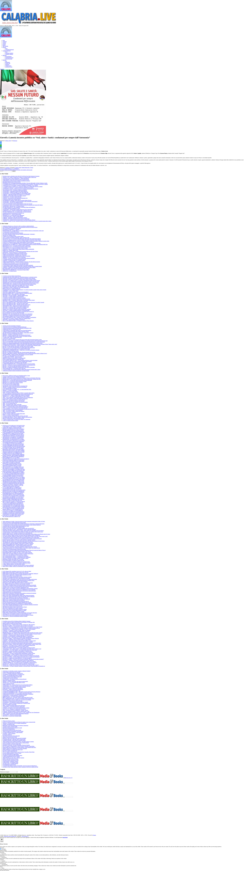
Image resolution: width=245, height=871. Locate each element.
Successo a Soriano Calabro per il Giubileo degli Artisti (14, 413)
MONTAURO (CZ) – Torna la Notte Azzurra (12, 214)
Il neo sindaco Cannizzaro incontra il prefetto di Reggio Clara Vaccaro (17, 551)
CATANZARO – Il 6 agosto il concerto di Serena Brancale (14, 679)
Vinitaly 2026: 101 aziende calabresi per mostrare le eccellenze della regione (18, 553)
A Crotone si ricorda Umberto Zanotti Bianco (12, 275)
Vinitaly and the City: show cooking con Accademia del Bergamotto (16, 348)
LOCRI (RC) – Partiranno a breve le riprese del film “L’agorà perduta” (17, 639)
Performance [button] (2, 856)
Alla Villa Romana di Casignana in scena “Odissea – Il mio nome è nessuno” (18, 332)
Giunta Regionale (8, 58)
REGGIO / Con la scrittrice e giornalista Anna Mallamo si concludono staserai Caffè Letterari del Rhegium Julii (25, 340)
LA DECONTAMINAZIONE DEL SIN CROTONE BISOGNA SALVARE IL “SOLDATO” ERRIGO (13, 484)
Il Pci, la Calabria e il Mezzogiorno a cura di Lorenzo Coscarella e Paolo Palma (18, 746)
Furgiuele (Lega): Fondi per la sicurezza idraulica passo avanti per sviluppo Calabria (19, 586)
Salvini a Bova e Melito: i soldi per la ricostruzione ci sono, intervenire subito (18, 566)
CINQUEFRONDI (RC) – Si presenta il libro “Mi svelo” (14, 368)
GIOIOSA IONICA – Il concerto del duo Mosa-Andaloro (14, 687)
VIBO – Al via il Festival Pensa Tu (10, 403)
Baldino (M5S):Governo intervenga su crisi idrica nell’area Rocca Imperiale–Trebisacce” (20, 573)
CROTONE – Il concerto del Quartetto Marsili (12, 715)
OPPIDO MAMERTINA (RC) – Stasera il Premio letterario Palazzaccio (17, 545)
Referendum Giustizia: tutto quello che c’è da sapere (13, 559)
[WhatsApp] (122, 145)
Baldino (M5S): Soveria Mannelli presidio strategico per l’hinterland (16, 598)
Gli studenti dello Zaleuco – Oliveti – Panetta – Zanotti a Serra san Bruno (17, 417)
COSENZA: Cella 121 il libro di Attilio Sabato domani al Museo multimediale (18, 249)
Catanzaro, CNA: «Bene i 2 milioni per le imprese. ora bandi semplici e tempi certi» (19, 177)
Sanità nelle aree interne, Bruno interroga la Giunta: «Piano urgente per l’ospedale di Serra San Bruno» (23, 530)
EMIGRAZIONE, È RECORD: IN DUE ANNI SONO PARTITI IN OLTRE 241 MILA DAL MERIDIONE (14, 490)
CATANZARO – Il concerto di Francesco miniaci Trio (14, 706)
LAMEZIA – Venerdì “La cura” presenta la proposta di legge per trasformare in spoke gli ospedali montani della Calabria (27, 221)
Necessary (4, 849)
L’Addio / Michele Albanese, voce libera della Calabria (14, 564)
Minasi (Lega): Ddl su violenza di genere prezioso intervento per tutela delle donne (19, 590)
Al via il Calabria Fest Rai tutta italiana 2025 (11, 690)
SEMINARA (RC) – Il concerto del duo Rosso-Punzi (13, 696)
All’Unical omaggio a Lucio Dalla (9, 704)
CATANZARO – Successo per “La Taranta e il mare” (13, 206)
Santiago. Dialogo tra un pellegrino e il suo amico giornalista (15, 748)
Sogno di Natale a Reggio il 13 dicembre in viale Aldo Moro (15, 362)
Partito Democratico (26, 167)
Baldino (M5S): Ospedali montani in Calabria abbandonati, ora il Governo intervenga (20, 612)
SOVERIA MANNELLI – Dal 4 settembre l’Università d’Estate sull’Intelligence (19, 207)
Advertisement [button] (3, 863)
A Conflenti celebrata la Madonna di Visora (11, 208)
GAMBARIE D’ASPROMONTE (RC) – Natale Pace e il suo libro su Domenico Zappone (21, 350)
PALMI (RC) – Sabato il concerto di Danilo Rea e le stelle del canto (16, 703)
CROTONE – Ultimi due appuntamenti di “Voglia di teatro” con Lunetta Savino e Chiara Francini (22, 626)
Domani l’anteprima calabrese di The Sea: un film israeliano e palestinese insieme (19, 539)
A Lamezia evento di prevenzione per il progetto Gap (13, 213)
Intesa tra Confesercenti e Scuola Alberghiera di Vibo (13, 418)
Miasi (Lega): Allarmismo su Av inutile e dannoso (13, 608)
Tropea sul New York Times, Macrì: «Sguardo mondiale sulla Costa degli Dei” (18, 528)
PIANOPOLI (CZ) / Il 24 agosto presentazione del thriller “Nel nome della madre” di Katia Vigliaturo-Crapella (25, 183)
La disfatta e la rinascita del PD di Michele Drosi (12, 755)
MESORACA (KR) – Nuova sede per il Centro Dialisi (14, 294)
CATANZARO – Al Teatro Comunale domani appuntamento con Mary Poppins (19, 653)
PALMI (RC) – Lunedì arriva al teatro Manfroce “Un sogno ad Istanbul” (17, 658)
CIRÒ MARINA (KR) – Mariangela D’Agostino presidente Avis (16, 305)
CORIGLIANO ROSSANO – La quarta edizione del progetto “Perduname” (18, 694)
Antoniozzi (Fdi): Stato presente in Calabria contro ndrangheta (15, 581)
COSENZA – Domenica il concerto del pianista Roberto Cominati (16, 707)
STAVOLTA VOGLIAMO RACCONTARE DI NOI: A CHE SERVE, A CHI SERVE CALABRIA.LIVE (14, 426)
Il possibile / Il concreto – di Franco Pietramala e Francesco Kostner (16, 745)
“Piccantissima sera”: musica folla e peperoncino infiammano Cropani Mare (18, 542)
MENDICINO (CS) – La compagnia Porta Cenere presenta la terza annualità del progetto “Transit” (22, 632)
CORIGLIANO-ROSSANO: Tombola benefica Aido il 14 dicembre (16, 256)
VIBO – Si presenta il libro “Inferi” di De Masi (12, 404)
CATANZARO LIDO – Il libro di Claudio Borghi (13, 216)
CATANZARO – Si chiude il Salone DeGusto (12, 196)
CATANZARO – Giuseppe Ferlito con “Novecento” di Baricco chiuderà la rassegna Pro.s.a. (21, 628)
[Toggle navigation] (0, 38)
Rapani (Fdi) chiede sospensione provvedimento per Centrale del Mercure (17, 603)
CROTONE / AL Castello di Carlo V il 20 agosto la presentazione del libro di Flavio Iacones (21, 280)
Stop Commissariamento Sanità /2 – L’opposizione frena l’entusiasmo (16, 557)
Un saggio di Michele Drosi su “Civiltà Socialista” (13, 732)
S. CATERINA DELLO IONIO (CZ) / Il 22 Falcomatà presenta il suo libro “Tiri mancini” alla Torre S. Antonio (25, 184)
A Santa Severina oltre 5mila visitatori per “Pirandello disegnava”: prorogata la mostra (20, 277)
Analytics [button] (2, 859)
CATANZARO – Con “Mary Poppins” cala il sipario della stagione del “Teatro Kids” (20, 649)
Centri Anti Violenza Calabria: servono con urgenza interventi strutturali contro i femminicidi (21, 535)
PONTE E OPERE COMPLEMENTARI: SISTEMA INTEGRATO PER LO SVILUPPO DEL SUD (13, 500)
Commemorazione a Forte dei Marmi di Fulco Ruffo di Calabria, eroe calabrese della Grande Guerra (23, 531)
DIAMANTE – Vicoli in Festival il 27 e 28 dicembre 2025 (14, 252)
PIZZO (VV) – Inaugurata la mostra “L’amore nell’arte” (14, 399)
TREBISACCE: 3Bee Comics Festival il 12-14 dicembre (14, 257)
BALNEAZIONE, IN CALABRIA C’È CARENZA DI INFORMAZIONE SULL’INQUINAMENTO (13, 493)
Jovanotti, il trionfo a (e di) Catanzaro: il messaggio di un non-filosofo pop (17, 532)
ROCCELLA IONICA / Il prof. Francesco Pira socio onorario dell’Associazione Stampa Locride (22, 339)
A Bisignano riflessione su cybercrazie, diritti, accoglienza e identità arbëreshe (18, 226)
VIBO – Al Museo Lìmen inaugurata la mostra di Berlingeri (15, 405)
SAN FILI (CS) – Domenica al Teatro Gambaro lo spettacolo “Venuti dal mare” (19, 663)
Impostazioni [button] (60, 837)
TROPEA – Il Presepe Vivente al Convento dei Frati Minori (15, 387)
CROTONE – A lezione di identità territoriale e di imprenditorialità (16, 310)
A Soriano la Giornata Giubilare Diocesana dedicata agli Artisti (15, 415)
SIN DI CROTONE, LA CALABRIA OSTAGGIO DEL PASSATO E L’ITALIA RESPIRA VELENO (13, 467)
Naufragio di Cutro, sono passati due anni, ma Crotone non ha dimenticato (17, 313)
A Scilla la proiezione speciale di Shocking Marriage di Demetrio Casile (17, 328)
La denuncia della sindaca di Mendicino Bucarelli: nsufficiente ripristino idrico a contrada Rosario (22, 266)
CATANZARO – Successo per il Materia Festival (13, 202)
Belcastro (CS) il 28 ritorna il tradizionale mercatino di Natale (15, 253)
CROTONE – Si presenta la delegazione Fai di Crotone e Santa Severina (17, 315)
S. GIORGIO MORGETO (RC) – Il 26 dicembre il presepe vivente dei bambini (19, 363)
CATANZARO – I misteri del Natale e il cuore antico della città (15, 192)
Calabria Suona (8, 65)
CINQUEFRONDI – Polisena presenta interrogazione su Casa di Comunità (18, 354)
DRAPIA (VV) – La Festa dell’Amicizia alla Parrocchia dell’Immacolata (17, 380)
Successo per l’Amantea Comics (9, 235)
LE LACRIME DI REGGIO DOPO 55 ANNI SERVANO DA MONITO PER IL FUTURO (12, 465)
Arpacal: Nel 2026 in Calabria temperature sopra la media (14, 522)
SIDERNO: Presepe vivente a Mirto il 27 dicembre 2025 (14, 358)
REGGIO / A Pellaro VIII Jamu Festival (11, 351)
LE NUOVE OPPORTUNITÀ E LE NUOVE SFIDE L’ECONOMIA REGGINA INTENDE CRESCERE (14, 479)
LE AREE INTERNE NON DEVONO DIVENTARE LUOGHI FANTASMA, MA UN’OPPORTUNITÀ (14, 447)
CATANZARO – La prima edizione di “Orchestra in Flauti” (15, 695)
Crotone (4, 43)
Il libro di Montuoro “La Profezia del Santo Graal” (13, 749)
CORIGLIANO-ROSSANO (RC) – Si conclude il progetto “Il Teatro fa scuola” (19, 647)
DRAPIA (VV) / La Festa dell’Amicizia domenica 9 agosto (14, 381)
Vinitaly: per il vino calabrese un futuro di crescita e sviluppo (15, 554)
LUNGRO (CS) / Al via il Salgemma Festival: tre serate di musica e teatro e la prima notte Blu (21, 243)
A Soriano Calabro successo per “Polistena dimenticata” (14, 376)
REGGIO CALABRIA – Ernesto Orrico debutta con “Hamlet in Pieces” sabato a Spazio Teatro (22, 644)
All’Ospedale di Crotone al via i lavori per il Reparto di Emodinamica (16, 316)
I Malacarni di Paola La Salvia (9, 720)
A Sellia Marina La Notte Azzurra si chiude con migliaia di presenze (16, 180)
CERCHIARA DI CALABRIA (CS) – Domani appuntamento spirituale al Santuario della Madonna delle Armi (25, 244)
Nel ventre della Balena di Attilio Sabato (11, 754)
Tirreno (31, 167)
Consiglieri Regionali (9, 49)
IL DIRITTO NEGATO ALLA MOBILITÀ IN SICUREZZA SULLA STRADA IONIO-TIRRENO (13, 454)
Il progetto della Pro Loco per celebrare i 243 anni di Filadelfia (15, 402)
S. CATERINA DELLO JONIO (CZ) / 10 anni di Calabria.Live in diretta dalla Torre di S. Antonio (22, 186)
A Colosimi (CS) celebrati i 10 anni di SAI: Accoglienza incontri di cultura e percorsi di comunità (22, 538)
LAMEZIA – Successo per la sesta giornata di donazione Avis (15, 198)
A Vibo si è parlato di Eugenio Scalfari (10, 420)
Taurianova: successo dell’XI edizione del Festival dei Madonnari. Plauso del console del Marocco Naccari (24, 550)
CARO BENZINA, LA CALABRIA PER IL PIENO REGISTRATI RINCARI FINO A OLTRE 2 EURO (13, 507)
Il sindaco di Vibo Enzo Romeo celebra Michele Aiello (14, 527)
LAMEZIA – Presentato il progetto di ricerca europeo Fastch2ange (16, 218)
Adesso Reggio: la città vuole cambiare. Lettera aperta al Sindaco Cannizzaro (18, 543)
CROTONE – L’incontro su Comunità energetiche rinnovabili (15, 301)
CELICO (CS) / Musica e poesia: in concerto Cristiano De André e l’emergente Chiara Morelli (22, 239)
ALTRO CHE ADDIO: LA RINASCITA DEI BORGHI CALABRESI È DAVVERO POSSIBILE (13, 428)
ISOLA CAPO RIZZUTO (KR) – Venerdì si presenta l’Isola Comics (16, 304)
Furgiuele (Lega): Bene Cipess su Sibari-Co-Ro (12, 575)
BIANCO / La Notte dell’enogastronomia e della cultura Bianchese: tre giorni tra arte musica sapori (22, 343)
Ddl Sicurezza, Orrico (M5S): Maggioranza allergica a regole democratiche (18, 582)
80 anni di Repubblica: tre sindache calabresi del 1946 (13, 560)
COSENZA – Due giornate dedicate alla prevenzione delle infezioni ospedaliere (19, 258)
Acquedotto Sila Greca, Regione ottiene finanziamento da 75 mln (16, 526)
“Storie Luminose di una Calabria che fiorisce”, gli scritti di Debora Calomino (18, 741)
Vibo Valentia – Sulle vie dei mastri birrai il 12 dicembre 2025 (15, 386)
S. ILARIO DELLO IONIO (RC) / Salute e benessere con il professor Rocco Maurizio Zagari (22, 345)
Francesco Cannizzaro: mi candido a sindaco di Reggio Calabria (15, 558)
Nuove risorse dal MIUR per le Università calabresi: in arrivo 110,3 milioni (18, 544)
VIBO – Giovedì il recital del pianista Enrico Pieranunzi (14, 705)
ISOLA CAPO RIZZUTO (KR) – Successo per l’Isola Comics (15, 303)
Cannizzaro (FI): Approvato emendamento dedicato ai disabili (15, 616)
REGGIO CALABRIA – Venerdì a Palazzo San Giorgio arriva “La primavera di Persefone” (21, 656)
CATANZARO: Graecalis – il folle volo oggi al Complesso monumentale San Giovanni (20, 188)
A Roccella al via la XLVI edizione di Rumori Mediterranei (14, 326)
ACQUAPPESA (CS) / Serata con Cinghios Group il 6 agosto (15, 247)
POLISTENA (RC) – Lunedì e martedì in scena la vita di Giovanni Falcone (18, 654)
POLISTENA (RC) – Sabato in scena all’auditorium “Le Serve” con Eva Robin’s (19, 629)
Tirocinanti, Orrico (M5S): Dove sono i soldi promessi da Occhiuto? (16, 578)
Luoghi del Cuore (8, 66)
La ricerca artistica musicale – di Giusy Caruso (12, 753)
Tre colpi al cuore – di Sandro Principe (10, 763)
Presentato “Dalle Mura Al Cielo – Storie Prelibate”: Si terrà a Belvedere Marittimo (19, 529)
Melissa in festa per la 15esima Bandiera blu (11, 288)
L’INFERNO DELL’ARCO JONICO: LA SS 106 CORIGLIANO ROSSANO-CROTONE (13, 486)
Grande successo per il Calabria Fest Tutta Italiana (13, 688)
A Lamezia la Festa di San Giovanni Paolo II (12, 199)
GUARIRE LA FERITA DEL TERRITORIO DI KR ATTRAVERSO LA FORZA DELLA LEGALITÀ (13, 513)
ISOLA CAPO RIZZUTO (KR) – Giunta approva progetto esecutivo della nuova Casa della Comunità (23, 302)
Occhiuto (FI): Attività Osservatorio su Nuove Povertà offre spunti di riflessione (19, 596)
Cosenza (4, 42)
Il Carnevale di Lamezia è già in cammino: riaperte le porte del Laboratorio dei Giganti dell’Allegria (23, 204)
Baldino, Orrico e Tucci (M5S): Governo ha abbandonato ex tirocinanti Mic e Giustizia (20, 588)
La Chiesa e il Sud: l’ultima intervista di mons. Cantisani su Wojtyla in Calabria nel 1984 (20, 766)
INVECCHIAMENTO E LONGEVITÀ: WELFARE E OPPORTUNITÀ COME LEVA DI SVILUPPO (14, 433)
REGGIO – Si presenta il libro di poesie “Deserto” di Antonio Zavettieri (17, 336)
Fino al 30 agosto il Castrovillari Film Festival (12, 228)
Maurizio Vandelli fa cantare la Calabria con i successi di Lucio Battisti (17, 699)
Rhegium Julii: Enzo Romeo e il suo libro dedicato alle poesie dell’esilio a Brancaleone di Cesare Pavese (24, 541)
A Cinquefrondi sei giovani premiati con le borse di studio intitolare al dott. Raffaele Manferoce (22, 524)
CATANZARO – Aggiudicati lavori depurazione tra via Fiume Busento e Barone (19, 219)
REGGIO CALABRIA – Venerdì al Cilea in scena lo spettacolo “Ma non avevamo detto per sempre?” (23, 659)
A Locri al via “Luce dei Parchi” (9, 338)
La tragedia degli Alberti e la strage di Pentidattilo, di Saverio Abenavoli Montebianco (20, 765)
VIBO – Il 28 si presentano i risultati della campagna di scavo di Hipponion (18, 397)
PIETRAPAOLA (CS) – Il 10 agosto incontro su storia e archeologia (16, 245)
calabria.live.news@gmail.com (10, 836)
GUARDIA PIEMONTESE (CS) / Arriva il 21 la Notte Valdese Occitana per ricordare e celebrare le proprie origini (26, 241)
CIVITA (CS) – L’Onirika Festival (9, 271)
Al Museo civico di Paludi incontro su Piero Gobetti (13, 236)
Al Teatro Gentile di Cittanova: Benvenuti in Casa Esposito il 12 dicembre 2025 (19, 622)
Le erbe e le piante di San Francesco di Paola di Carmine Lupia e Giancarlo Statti (19, 722)
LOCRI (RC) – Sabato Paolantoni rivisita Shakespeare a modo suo (16, 631)
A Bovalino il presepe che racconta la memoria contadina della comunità (17, 361)
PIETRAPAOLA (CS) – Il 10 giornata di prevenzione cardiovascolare (17, 246)
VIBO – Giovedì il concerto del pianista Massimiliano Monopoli (15, 713)
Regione (4, 47)
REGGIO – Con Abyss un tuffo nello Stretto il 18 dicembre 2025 (16, 366)
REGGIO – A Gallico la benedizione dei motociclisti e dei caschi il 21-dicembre (19, 367)
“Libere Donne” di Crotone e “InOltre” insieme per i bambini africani (16, 318)
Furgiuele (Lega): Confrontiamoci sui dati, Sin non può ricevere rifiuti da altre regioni (20, 579)
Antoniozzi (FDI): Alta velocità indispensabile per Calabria (14, 610)
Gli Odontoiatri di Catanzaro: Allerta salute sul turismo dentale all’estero (17, 200)
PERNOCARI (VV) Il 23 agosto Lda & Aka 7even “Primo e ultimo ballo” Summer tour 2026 (21, 379)
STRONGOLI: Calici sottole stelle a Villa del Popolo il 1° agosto (16, 286)
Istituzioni (5, 55)
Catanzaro (5, 41)
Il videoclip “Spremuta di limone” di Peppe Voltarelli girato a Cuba (16, 711)
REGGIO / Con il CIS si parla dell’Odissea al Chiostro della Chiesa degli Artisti (19, 347)
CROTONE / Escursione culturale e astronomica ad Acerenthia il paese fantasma (19, 278)
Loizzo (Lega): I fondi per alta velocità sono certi (12, 605)
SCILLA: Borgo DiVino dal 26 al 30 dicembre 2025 (13, 359)
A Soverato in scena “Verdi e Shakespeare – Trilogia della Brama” (16, 178)
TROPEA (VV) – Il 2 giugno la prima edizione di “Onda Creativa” (16, 396)
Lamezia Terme (18, 167)
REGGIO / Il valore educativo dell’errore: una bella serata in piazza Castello (18, 346)
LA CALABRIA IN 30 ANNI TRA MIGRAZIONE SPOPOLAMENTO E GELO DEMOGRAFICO (13, 509)
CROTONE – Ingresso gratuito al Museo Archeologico (14, 319)
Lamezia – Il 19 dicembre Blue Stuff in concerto (12, 675)
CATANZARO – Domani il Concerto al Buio (12, 714)
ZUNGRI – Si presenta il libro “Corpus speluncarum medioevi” (15, 406)
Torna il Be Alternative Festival (9, 680)
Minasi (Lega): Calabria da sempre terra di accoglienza (13, 600)
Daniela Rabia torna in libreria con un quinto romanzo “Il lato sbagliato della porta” (19, 747)
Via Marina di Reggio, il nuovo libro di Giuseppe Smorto (14, 740)
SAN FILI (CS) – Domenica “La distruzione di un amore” (14, 709)
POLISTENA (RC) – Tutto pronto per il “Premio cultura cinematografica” (17, 637)
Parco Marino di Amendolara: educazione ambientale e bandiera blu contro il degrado (20, 546)
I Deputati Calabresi (9, 53)
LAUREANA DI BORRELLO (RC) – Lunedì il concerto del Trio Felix (17, 692)
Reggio (4, 45)
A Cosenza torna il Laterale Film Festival (11, 231)
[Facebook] (122, 142)
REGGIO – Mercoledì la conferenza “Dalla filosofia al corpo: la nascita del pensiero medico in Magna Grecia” (25, 353)
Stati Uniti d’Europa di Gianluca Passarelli (11, 735)
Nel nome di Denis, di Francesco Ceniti (10, 760)
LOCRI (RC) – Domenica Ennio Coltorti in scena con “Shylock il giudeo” (18, 635)
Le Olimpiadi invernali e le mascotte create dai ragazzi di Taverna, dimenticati (18, 565)
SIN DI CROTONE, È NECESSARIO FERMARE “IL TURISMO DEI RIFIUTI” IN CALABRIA (13, 442)
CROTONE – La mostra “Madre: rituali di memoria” (13, 296)
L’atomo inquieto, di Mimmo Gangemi (10, 761)
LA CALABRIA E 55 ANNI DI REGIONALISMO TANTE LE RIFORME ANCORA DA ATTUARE (13, 444)
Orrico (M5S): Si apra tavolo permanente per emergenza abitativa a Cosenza (18, 615)
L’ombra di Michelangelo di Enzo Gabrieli (11, 756)
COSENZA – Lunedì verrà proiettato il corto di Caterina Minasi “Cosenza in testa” (19, 640)
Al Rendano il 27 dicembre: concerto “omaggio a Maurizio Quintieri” (16, 671)
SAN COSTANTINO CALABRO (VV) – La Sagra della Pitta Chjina (17, 389)
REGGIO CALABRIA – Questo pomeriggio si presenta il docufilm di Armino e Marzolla (21, 638)
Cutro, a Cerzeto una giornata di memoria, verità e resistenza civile (16, 237)
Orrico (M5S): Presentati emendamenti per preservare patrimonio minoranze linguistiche (20, 604)
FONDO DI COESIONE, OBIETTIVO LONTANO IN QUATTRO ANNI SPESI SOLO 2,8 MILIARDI (13, 461)
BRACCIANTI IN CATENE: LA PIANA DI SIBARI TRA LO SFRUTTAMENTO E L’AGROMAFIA (14, 502)
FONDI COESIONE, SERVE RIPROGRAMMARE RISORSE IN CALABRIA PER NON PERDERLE (13, 456)
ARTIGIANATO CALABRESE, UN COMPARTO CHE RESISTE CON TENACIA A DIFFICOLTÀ (13, 437)
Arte (6, 61)
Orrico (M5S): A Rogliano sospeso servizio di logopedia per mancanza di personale (19, 585)
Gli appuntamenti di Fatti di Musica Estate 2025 (12, 676)
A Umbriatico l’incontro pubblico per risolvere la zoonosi (14, 297)
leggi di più (65, 837)
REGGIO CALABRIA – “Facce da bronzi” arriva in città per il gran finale (18, 625)
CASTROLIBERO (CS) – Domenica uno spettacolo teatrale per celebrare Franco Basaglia (21, 655)
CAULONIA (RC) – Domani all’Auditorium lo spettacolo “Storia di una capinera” (19, 661)
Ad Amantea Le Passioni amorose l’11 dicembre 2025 (13, 674)
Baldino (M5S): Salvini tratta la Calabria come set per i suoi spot (15, 572)
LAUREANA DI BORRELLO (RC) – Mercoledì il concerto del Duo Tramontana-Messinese (21, 691)
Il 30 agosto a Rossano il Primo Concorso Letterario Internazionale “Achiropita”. (19, 234)
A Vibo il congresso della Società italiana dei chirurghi (13, 400)
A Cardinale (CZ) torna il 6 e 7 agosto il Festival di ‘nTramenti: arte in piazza (18, 187)
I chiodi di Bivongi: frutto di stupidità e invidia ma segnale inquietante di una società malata (21, 537)
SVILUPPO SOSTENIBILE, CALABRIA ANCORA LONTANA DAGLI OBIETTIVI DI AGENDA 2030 (14, 470)
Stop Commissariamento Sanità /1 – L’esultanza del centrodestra (15, 556)
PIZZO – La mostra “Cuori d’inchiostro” (11, 414)
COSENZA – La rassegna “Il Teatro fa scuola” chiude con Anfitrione (16, 630)
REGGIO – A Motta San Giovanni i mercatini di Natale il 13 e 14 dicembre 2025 (19, 364)
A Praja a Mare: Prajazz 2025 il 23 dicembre (11, 672)
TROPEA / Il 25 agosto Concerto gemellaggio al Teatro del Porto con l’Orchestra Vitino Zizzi (21, 377)
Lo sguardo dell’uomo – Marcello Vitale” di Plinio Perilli (14, 739)
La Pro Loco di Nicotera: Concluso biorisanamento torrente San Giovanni (17, 203)
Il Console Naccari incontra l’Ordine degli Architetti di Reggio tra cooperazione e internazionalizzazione (23, 523)
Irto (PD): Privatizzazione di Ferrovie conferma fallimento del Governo (17, 602)
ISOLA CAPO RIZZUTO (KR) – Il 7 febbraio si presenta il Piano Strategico (18, 320)
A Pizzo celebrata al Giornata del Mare (10, 391)
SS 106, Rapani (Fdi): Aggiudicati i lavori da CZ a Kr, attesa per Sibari (17, 571)
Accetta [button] (55, 837)
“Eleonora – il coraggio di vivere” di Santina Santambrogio (14, 723)
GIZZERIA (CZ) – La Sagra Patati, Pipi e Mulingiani (13, 215)
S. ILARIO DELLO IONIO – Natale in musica (12, 356)
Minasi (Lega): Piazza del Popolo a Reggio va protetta (13, 611)
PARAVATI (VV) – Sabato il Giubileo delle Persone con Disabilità (16, 395)
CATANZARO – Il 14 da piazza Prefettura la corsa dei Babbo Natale (16, 193)
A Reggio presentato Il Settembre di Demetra (12, 325)
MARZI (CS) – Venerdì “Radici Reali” (10, 250)
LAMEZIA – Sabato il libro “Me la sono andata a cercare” (14, 195)
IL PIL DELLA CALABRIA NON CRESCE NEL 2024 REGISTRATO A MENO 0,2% (12, 516)
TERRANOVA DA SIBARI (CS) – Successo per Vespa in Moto (16, 269)
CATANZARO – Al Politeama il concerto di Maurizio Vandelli (15, 702)
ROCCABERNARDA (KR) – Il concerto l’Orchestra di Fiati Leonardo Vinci (18, 698)
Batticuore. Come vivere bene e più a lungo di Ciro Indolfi (14, 738)
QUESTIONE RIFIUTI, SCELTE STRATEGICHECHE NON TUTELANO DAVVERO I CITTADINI (13, 495)
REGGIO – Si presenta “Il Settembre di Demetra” (13, 333)
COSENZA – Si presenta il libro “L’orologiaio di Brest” (14, 260)
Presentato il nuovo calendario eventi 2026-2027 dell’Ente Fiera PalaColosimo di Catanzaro (21, 176)
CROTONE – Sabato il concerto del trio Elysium (12, 700)
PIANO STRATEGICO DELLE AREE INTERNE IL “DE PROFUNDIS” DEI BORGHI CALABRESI (13, 472)
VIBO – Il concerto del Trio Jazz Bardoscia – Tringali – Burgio (15, 710)
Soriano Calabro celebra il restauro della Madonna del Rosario (15, 398)
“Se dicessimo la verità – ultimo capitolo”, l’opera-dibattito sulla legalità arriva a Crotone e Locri (22, 648)
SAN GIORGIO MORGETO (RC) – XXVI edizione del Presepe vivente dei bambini (20, 360)
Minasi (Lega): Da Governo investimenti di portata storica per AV (16, 601)
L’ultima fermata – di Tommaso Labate (10, 762)
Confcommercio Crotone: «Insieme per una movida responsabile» (16, 287)
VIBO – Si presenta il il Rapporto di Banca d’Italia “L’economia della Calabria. (19, 392)
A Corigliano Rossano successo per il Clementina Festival (14, 259)
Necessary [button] (2, 847)
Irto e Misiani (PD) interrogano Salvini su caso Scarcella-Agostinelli (16, 583)
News (6, 48)
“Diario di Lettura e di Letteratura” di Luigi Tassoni (13, 731)
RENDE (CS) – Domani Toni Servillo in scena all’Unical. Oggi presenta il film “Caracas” (21, 664)
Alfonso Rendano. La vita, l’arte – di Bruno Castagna (13, 757)
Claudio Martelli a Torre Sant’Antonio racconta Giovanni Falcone (16, 179)
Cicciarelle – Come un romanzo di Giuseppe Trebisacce (9, 734)
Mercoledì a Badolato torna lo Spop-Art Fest (11, 181)
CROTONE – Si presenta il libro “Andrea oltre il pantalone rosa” (16, 307)
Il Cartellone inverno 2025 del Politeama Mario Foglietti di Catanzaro (16, 621)
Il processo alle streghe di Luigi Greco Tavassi (12, 730)
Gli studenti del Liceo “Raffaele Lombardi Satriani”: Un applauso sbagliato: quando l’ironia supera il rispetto (24, 289)
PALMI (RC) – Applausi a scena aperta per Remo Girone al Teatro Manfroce (18, 660)
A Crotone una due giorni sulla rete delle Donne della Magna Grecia (16, 298)
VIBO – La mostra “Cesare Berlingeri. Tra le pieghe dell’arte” (15, 407)
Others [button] (1, 866)
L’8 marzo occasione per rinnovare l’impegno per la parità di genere (16, 561)
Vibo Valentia (5, 46)
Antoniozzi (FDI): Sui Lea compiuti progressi (12, 592)
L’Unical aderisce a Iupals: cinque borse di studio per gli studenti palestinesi (18, 265)
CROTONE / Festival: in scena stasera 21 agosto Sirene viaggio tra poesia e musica (19, 279)
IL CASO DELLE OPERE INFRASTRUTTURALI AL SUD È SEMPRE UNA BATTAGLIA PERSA (13, 474)
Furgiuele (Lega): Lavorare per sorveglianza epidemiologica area (16, 587)
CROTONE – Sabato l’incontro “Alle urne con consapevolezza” (16, 292)
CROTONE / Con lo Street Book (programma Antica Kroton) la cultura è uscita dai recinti (21, 281)
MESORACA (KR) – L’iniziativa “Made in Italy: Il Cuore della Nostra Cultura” (19, 300)
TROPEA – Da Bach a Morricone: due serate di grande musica (15, 681)
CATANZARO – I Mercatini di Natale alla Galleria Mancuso (15, 191)
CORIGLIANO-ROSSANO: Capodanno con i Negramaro (14, 254)
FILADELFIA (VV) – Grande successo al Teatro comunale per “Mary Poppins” (19, 624)
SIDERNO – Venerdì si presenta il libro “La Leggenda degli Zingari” (16, 335)
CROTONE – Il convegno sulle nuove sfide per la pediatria (15, 308)
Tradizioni (7, 64)
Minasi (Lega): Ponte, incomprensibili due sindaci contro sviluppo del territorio (18, 595)
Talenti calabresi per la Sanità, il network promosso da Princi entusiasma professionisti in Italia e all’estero (24, 521)
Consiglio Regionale (9, 57)
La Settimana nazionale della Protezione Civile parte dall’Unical (15, 264)
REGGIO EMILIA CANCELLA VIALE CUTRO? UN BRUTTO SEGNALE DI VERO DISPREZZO (13, 431)
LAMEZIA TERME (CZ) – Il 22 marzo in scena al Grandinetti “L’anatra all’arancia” (20, 662)
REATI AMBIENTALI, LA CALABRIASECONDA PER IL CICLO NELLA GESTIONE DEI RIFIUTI (16, 458)
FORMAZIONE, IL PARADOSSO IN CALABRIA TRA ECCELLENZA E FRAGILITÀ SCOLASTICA (14, 440)
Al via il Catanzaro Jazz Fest (8, 683)
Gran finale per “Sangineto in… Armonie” (11, 229)
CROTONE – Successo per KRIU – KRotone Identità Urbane (15, 295)
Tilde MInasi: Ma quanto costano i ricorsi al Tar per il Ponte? (15, 606)
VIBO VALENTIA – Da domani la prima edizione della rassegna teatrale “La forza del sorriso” (22, 643)
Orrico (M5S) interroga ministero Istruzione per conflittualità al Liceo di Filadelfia (19, 589)
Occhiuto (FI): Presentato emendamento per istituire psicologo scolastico (17, 577)
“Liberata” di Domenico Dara (8, 724)
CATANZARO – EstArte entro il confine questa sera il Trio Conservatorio (18, 209)
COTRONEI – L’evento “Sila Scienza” (11, 290)
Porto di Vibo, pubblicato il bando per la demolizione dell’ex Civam (16, 375)
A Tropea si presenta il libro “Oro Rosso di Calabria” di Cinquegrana (16, 419)
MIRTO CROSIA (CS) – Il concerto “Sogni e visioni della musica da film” (18, 697)
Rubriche (4, 60)
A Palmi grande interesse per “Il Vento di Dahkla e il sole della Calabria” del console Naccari (21, 547)
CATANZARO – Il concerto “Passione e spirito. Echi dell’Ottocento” (17, 686)
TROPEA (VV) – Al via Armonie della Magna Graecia (14, 682)
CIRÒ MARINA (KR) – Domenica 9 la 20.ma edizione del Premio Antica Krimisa (19, 283)
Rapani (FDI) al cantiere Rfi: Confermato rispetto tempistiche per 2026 (17, 574)
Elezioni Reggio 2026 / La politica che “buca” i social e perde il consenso (17, 552)
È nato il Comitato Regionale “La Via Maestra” (9, 168)
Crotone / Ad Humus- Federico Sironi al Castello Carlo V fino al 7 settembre (18, 285)
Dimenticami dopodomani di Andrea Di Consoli (12, 727)
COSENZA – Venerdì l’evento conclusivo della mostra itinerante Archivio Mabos (19, 267)
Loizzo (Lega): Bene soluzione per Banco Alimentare (13, 594)
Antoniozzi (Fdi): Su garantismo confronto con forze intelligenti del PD (17, 613)
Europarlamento (8, 56)
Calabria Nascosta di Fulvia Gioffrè (10, 737)
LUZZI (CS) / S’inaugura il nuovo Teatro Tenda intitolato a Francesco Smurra (18, 242)
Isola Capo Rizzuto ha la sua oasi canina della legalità (13, 312)
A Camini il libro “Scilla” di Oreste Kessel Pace (12, 337)
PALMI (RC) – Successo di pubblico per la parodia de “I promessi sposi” (17, 651)
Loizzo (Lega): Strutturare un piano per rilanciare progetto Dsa (15, 597)
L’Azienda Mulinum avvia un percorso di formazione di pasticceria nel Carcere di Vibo (20, 409)
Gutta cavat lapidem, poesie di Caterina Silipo (12, 743)
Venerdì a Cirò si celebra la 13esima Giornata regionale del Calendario (17, 309)
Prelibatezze (7, 62)
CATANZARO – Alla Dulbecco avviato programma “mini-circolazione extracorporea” (20, 201)
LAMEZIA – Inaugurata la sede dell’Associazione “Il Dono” (15, 217)
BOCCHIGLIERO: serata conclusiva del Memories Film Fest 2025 (16, 268)
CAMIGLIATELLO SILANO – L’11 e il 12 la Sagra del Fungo (15, 262)
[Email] (122, 149)
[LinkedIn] (122, 147)
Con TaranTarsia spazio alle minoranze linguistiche (13, 233)
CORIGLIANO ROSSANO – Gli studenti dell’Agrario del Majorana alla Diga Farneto (20, 251)
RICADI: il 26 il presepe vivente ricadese (11, 383)
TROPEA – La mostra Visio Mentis (10, 390)
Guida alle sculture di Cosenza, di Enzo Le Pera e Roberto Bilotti (16, 742)
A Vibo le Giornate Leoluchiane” (9, 412)
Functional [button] (2, 852)
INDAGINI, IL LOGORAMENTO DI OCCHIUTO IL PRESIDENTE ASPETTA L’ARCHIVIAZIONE (13, 435)
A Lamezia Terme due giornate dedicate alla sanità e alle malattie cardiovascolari (16, 169)
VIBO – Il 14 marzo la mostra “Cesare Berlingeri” (13, 410)
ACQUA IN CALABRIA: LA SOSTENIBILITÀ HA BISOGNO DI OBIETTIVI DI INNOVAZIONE (13, 511)
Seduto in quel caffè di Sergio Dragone (10, 758)
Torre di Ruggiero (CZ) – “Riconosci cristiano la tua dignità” (15, 190)
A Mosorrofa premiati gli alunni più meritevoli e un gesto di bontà (16, 370)
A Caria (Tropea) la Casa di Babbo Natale (11, 384)
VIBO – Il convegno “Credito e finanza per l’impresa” (13, 411)
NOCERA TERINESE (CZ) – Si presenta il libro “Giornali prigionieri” (17, 211)
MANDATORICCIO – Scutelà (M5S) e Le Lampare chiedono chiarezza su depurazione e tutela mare (23, 230)
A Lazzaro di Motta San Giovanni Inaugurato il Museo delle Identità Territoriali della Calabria (21, 369)
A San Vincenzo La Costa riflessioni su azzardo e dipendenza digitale (16, 562)
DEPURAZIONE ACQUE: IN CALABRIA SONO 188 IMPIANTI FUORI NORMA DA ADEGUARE (13, 481)
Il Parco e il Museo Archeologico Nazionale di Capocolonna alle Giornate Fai (18, 311)
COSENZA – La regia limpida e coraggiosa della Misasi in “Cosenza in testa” (18, 636)
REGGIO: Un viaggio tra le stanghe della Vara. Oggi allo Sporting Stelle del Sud (19, 352)
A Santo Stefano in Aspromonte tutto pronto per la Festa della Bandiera (17, 330)
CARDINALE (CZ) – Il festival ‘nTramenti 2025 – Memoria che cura (17, 210)
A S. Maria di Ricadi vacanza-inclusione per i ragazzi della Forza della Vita (18, 394)
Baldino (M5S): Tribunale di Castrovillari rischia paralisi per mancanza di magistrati (19, 593)
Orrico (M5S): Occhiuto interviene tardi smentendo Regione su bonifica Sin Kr (18, 580)
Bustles (94, 835)
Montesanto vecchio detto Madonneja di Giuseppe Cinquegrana (15, 725)
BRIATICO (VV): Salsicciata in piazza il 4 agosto (13, 382)
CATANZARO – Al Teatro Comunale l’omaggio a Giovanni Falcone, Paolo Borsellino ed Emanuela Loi (24, 666)
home (4, 40)
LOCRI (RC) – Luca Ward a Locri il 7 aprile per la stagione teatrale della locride (19, 645)
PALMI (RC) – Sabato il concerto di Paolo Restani (13, 689)
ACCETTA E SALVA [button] (4, 870)
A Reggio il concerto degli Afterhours (10, 677)
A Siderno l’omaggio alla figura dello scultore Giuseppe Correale (16, 331)
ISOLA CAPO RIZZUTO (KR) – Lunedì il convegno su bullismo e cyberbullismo (19, 317)
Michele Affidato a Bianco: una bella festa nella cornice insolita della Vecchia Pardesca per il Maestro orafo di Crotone (26, 534)
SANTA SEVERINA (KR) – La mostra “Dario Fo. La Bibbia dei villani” (17, 293)
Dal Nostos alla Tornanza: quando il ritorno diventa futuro (14, 549)
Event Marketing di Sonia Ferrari (9, 764)
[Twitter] (122, 144)
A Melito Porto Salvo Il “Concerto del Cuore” (12, 329)
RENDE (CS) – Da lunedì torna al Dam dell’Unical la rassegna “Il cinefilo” (18, 641)
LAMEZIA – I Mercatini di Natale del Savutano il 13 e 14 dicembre (16, 194)
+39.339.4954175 (25, 836)
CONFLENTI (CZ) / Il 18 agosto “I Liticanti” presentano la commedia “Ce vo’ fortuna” (20, 185)
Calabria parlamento (7, 50)
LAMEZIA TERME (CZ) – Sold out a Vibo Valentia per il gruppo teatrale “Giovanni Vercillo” (22, 633)
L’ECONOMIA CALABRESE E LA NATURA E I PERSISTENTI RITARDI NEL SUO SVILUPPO (13, 497)
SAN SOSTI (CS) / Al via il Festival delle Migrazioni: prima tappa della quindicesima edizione (22, 238)
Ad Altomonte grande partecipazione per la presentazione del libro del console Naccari (20, 227)
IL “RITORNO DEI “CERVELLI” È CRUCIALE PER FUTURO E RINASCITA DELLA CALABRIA (14, 477)
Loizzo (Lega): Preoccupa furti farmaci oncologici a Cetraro (15, 609)
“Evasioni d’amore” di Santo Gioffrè (10, 726)
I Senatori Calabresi (9, 54)
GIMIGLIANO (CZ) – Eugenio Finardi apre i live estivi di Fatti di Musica (17, 684)
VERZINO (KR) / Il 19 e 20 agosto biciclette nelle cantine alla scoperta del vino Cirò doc (21, 282)
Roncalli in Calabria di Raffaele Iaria (10, 750)
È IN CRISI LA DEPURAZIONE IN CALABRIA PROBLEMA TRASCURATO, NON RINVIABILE (13, 449)
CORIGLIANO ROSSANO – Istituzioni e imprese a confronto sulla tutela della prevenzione (21, 261)
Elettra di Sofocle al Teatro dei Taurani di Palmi (12, 623)
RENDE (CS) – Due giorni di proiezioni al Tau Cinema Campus (16, 646)
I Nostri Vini (7, 63)
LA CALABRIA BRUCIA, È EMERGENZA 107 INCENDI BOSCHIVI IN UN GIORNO (12, 488)
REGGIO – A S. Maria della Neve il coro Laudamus (13, 355)
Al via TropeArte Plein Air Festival (10, 388)
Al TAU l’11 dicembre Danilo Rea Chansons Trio (13, 673)
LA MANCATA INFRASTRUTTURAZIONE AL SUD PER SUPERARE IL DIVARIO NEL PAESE (13, 504)
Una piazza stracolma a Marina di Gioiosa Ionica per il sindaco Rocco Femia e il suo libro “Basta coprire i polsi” (25, 536)
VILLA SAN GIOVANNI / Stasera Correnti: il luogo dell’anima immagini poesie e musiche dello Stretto (24, 341)
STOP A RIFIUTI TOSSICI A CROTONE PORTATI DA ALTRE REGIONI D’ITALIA (12, 463)
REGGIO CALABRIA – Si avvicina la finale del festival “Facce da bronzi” (18, 652)
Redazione (15, 140)
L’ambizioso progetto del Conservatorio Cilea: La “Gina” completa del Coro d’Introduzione (21, 712)
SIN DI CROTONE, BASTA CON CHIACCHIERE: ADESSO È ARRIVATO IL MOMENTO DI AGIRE (14, 451)
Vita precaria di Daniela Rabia (9, 728)
